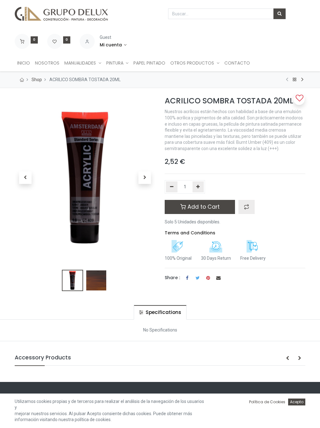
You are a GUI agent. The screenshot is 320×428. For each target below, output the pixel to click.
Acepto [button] (296, 402)
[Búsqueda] (279, 13)
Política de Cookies (267, 402)
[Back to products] (294, 79)
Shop (37, 79)
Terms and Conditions (190, 233)
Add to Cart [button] (203, 207)
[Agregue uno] (198, 187)
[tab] (160, 312)
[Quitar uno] (172, 187)
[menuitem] (23, 63)
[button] (25, 177)
